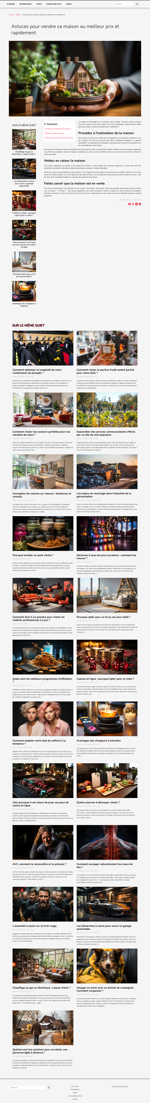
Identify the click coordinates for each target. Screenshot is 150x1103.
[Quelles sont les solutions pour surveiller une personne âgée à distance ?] (43, 1027)
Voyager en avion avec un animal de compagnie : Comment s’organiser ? (105, 989)
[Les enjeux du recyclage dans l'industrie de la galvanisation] (107, 471)
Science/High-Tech (53, 4)
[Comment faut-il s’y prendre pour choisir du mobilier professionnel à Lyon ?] (43, 595)
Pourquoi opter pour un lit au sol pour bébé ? (24, 275)
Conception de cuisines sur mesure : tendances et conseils (42, 495)
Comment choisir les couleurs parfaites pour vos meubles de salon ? (41, 433)
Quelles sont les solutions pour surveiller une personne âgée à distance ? (40, 1051)
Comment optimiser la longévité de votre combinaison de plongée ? (37, 371)
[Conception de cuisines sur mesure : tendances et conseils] (43, 471)
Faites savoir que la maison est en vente (59, 137)
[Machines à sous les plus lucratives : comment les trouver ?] (107, 533)
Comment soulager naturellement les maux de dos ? (105, 865)
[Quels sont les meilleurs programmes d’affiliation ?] (43, 657)
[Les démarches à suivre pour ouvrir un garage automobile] (24, 168)
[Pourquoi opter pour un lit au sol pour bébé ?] (24, 261)
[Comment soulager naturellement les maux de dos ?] (107, 842)
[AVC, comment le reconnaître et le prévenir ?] (43, 842)
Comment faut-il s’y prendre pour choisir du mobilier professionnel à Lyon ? (39, 618)
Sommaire (52, 124)
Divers (68, 4)
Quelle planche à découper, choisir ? (98, 802)
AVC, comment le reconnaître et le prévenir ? (40, 864)
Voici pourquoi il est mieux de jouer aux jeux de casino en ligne (24, 244)
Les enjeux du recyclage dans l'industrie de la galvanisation (104, 495)
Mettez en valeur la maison (54, 133)
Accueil (11, 14)
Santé (39, 4)
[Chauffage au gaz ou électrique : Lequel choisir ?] (24, 139)
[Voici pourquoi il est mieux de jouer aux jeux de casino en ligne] (24, 230)
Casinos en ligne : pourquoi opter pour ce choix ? (24, 214)
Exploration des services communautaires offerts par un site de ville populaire (106, 433)
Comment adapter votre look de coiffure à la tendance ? (39, 742)
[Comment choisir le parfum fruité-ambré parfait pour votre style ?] (107, 348)
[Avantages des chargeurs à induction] (24, 291)
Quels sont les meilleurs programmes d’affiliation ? (42, 680)
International (26, 4)
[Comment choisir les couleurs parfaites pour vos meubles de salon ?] (43, 409)
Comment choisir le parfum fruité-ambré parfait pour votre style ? (105, 371)
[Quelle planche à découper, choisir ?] (107, 780)
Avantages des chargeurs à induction (24, 304)
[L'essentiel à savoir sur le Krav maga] (43, 904)
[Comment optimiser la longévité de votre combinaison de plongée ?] (43, 348)
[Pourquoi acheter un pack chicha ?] (43, 533)
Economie (11, 4)
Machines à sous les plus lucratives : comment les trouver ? (106, 557)
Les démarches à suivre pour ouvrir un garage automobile (24, 183)
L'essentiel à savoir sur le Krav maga (35, 926)
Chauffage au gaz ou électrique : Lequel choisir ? (24, 152)
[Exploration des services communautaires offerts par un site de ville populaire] (107, 409)
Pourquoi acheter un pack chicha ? (33, 555)
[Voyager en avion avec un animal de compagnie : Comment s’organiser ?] (107, 965)
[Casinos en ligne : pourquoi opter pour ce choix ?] (24, 200)
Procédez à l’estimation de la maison (57, 128)
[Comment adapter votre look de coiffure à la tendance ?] (43, 718)
